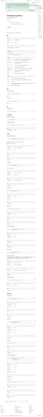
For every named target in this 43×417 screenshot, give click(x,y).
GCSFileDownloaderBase (10, 54)
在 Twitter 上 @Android (17, 406)
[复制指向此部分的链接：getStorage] (11, 340)
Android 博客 (16, 408)
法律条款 (7, 415)
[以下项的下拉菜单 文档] (8, 1)
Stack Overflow (30, 411)
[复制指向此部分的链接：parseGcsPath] (12, 379)
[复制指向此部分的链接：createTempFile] (12, 295)
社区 (4, 415)
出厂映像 (2, 410)
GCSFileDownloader (9, 27)
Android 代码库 (2, 406)
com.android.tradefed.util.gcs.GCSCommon (14, 22)
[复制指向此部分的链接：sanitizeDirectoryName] (14, 277)
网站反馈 (14, 415)
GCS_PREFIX (16, 42)
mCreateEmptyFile (17, 47)
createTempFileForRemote (18, 59)
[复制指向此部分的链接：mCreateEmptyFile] (13, 108)
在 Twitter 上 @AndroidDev (18, 407)
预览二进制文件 (2, 409)
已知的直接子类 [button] (9, 27)
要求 (1, 407)
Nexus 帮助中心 (30, 408)
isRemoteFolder (17, 70)
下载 (1, 408)
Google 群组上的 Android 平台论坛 (18, 410)
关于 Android (2, 415)
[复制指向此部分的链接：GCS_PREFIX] (11, 98)
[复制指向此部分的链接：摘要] (9, 35)
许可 (8, 415)
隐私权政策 (11, 415)
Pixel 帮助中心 (30, 407)
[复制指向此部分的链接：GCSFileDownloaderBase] (15, 122)
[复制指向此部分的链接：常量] (9, 89)
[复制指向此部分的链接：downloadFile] (11, 162)
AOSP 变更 (9, 6)
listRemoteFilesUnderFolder (15, 83)
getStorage (12, 81)
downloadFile (16, 62)
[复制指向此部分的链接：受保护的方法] (12, 293)
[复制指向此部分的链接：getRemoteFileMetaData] (15, 226)
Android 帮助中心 (31, 406)
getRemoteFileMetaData (18, 68)
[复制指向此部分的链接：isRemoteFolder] (12, 249)
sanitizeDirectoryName (18, 73)
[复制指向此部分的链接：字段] (9, 106)
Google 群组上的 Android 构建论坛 (18, 411)
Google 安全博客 (16, 409)
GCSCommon (11, 18)
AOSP (7, 13)
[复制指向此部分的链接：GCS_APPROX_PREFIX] (14, 91)
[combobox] (30, 0)
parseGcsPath (13, 85)
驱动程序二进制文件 (3, 411)
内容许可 (12, 401)
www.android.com (31, 409)
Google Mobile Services (31, 410)
